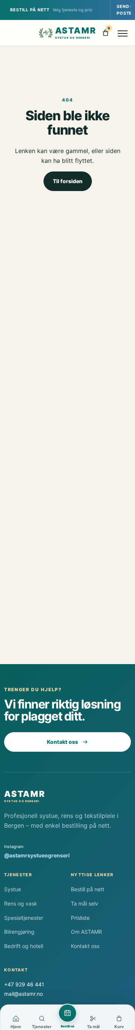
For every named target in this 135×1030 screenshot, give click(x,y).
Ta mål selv (84, 903)
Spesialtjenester (23, 918)
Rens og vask (20, 903)
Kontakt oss (62, 742)
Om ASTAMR (86, 931)
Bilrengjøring (19, 931)
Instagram (37, 851)
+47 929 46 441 (24, 984)
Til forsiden (67, 181)
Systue (12, 889)
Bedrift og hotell (23, 946)
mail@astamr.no (23, 994)
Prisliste (80, 918)
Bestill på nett (87, 889)
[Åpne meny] (123, 32)
